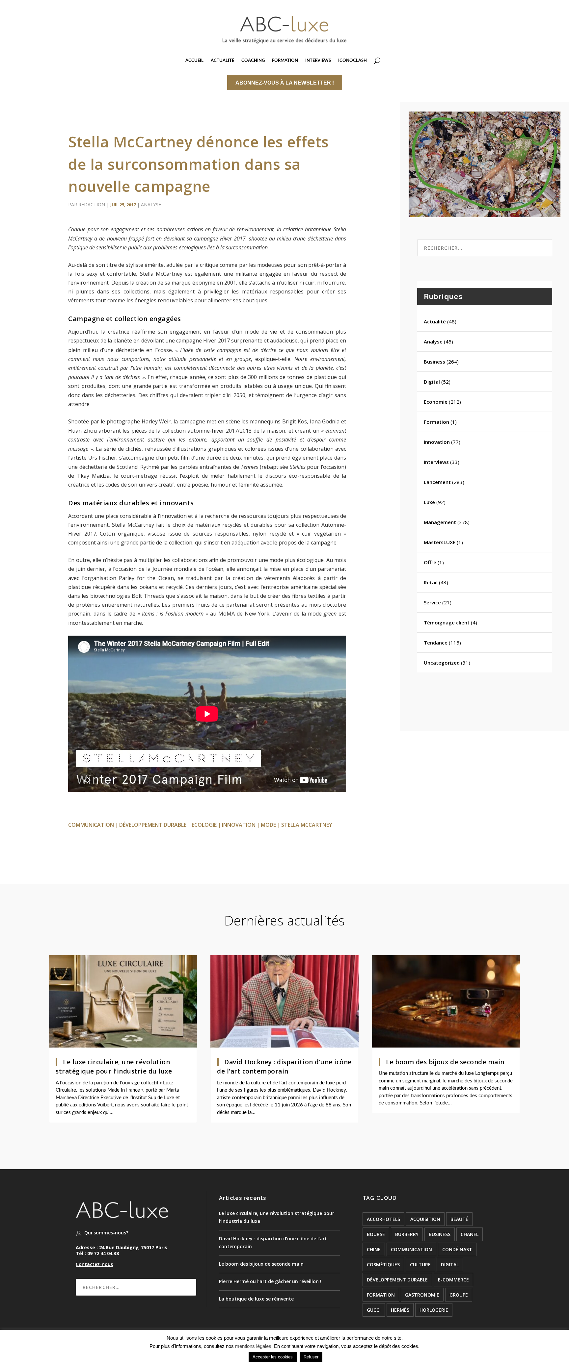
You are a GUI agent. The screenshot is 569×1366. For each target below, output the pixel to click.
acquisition (425, 1219)
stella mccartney (306, 824)
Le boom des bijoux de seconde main (445, 1062)
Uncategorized (442, 662)
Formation (436, 421)
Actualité (435, 321)
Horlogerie (434, 1310)
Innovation (437, 442)
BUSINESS (439, 1234)
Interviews (436, 462)
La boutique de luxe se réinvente (256, 1299)
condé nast (457, 1249)
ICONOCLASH (352, 61)
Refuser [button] (311, 1356)
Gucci (374, 1310)
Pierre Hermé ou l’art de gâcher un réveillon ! (270, 1281)
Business (434, 361)
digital (450, 1264)
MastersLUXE (439, 542)
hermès (400, 1310)
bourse (376, 1234)
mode (268, 824)
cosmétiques (383, 1264)
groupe (458, 1295)
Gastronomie (422, 1295)
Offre (430, 562)
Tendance (435, 642)
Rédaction (91, 204)
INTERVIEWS (318, 61)
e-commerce (453, 1280)
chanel (469, 1234)
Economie (435, 401)
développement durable (152, 824)
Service (432, 602)
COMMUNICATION (91, 824)
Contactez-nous (94, 1264)
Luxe (429, 502)
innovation (239, 824)
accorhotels (383, 1219)
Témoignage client (447, 622)
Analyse (151, 204)
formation (381, 1295)
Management (440, 522)
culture (420, 1264)
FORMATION (285, 61)
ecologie (204, 824)
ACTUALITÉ (222, 61)
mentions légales (253, 1346)
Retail (431, 582)
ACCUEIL (194, 61)
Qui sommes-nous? (106, 1232)
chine (374, 1249)
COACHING (253, 61)
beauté (459, 1219)
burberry (407, 1234)
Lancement (437, 482)
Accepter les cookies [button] (273, 1356)
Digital (432, 381)
